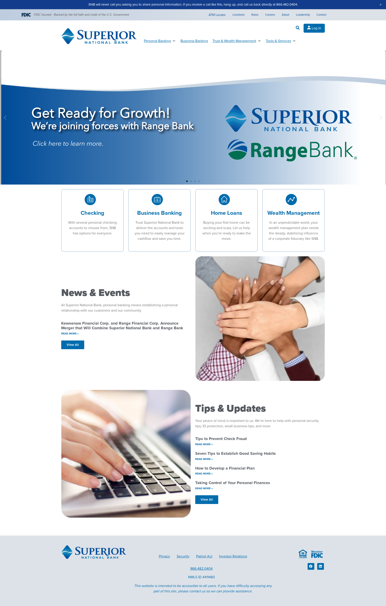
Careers (270, 15)
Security (183, 556)
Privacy (164, 556)
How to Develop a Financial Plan (225, 468)
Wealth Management (293, 213)
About (285, 15)
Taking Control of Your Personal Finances (232, 482)
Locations (239, 15)
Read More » (70, 333)
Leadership (303, 15)
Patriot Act (204, 556)
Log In (316, 28)
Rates (254, 15)
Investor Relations (233, 556)
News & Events (95, 293)
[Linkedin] (320, 566)
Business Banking (159, 213)
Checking (92, 213)
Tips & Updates (230, 408)
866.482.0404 (201, 568)
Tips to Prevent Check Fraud (221, 438)
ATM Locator (217, 15)
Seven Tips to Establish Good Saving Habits (235, 453)
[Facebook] (311, 566)
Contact (321, 15)
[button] (297, 28)
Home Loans (226, 213)
